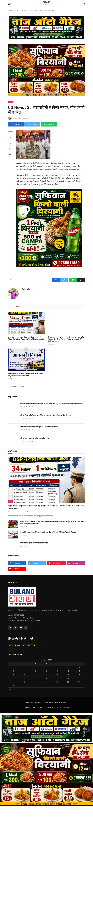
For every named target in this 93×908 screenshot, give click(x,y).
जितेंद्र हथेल (18, 118)
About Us (41, 707)
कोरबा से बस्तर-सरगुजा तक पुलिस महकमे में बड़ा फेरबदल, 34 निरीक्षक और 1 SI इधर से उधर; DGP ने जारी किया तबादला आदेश (26, 338)
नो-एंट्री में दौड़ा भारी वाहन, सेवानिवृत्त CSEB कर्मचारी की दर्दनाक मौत (39, 427)
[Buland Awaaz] (46, 3)
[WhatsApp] (10, 149)
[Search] (84, 3)
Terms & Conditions (63, 707)
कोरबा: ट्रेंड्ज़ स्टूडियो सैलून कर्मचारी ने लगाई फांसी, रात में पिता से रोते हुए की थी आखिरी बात (45, 415)
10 (13, 675)
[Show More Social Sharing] (59, 124)
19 (35, 678)
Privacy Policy (30, 707)
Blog (10, 102)
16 (79, 675)
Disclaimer (50, 707)
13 (46, 675)
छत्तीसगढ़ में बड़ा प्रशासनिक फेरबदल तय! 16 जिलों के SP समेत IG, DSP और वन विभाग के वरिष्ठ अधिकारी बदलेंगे (51, 404)
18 (25, 678)
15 (68, 675)
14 (57, 675)
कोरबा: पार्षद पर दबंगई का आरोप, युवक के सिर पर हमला (35, 438)
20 (46, 678)
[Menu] (9, 3)
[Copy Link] (10, 154)
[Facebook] (10, 137)
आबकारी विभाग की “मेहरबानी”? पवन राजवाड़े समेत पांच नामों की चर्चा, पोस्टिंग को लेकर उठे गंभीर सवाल (25, 375)
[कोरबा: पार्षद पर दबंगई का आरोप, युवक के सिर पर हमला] (13, 441)
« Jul (9, 690)
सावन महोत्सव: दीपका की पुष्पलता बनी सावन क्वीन (34, 543)
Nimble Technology (59, 702)
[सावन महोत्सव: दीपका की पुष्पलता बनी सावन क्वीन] (13, 545)
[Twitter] (10, 143)
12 (35, 675)
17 (13, 678)
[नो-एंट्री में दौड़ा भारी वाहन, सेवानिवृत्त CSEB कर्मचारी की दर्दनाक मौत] (13, 429)
